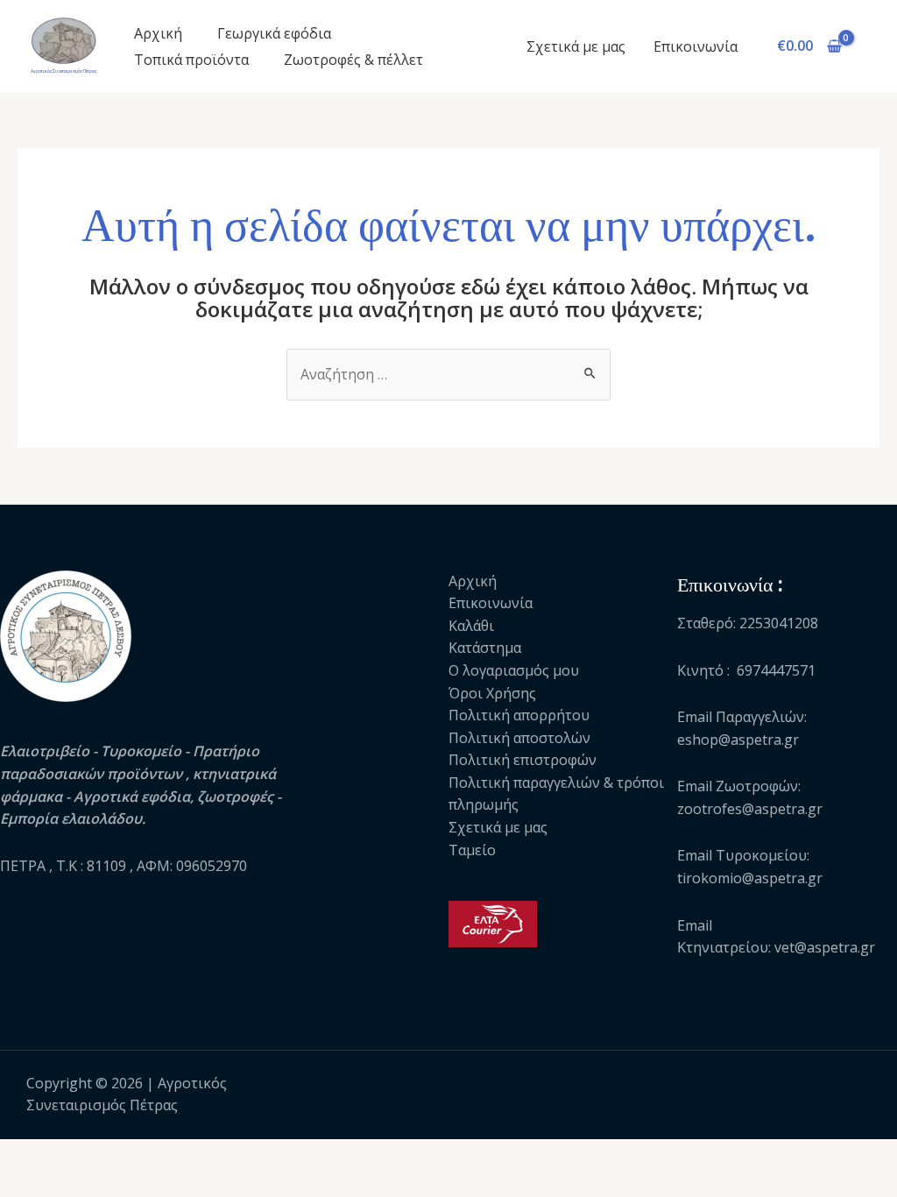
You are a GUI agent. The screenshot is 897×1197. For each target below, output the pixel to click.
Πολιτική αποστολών (519, 737)
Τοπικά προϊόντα (191, 59)
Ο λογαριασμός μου (513, 670)
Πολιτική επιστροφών (522, 759)
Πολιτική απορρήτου (519, 715)
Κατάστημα (484, 647)
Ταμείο (472, 850)
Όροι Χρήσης (492, 693)
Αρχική (158, 33)
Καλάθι (471, 625)
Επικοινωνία (695, 46)
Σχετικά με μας (575, 46)
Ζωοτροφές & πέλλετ (353, 59)
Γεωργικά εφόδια (274, 33)
